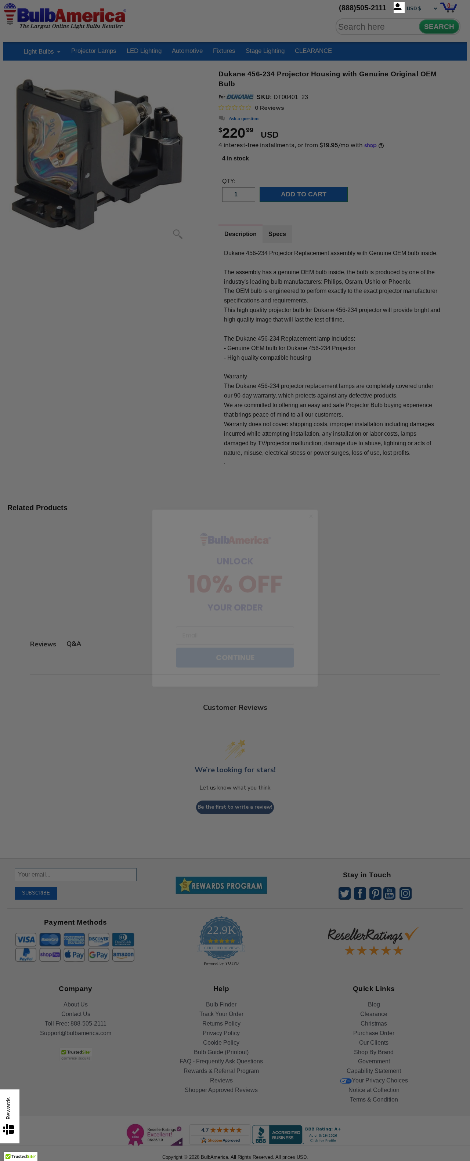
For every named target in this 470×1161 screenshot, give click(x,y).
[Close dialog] (311, 499)
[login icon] (399, 7)
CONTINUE (235, 640)
